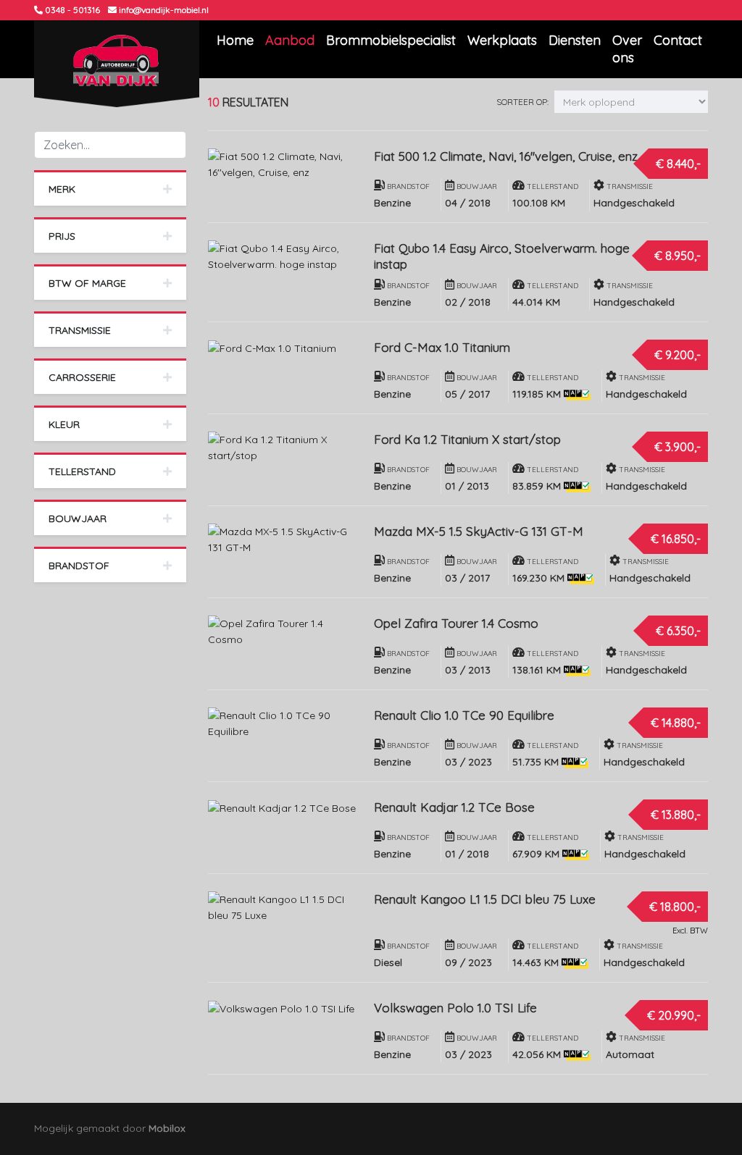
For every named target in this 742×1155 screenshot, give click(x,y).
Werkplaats (502, 40)
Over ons (627, 49)
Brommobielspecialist (391, 40)
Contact (678, 40)
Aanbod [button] (289, 40)
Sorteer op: (522, 101)
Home (235, 40)
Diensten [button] (575, 40)
